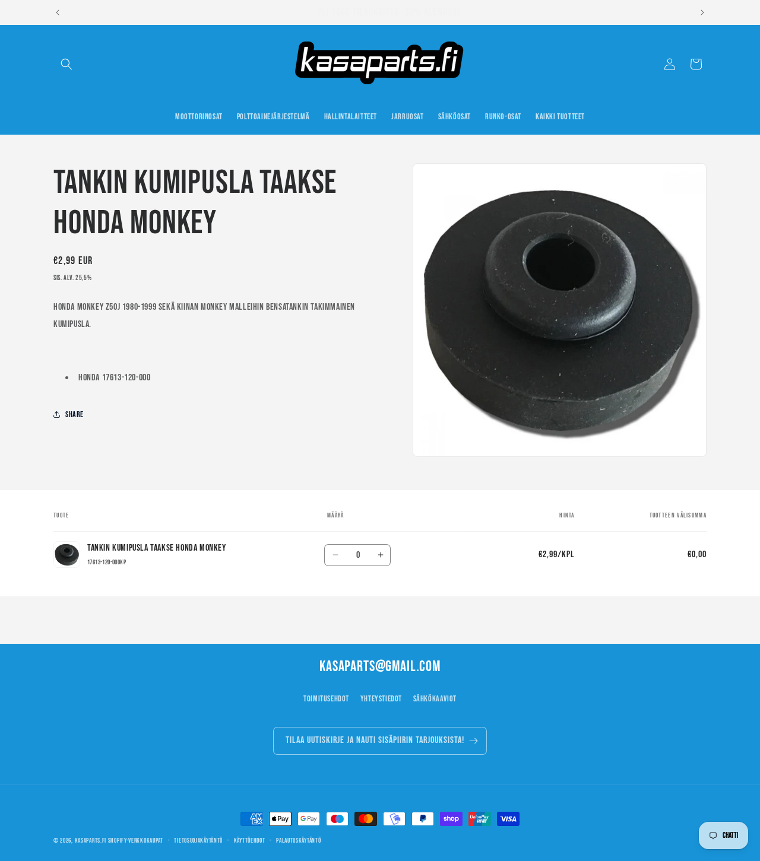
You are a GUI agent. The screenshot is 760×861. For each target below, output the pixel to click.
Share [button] (74, 414)
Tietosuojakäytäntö (198, 840)
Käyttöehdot (249, 840)
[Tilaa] (473, 741)
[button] (66, 64)
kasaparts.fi (90, 840)
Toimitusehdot (326, 699)
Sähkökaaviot (435, 699)
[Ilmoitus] (702, 12)
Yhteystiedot (381, 699)
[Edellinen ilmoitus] (58, 12)
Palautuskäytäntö (298, 840)
